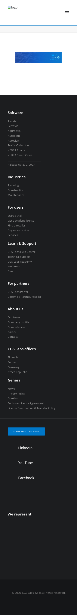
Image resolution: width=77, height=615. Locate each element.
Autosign (13, 140)
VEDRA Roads (16, 150)
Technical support (19, 257)
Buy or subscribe (18, 230)
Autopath (14, 136)
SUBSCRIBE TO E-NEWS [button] (26, 431)
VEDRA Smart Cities (20, 155)
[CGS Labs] (13, 13)
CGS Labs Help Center (21, 252)
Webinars (14, 266)
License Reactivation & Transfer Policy (31, 408)
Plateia (12, 121)
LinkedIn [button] (25, 447)
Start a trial (15, 216)
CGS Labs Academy (20, 261)
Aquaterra (14, 131)
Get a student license (21, 220)
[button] (67, 12)
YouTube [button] (25, 462)
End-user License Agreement (26, 403)
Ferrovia (13, 126)
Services (13, 235)
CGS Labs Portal (18, 292)
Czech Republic (17, 372)
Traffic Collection (18, 145)
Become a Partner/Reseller (24, 297)
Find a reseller (16, 225)
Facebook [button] (26, 477)
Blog (10, 271)
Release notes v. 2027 (21, 165)
